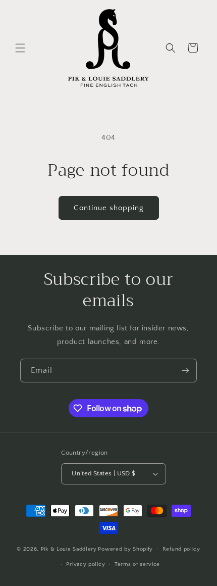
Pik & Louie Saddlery (69, 549)
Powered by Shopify (125, 549)
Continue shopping (109, 208)
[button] (20, 48)
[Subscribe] (185, 370)
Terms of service (137, 564)
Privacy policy (85, 564)
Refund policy (181, 549)
